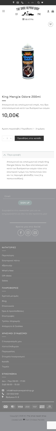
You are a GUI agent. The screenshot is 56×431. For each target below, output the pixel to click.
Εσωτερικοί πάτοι (11, 260)
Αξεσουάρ (7, 265)
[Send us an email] (35, 232)
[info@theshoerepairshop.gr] (18, 2)
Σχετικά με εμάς (10, 296)
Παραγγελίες (8, 351)
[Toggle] (4, 155)
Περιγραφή (14, 154)
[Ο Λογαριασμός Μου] (48, 11)
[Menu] (3, 11)
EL (29, 3)
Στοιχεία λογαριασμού (13, 356)
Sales (5, 280)
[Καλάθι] (52, 11)
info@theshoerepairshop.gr (20, 390)
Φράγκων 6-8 (12, 397)
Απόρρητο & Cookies (12, 326)
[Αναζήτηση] (39, 2)
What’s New (7, 270)
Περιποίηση (8, 255)
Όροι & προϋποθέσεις (13, 311)
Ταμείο (5, 366)
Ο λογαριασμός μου (12, 341)
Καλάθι (5, 361)
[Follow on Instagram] (28, 232)
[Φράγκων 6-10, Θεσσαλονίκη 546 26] (14, 2)
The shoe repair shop (36, 416)
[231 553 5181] (22, 2)
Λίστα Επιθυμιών (10, 346)
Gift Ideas (6, 275)
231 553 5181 (13, 394)
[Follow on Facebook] (21, 232)
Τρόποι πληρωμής (11, 321)
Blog (4, 301)
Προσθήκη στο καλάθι (29, 138)
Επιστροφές (8, 316)
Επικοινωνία (8, 306)
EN (33, 3)
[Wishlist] (42, 2)
